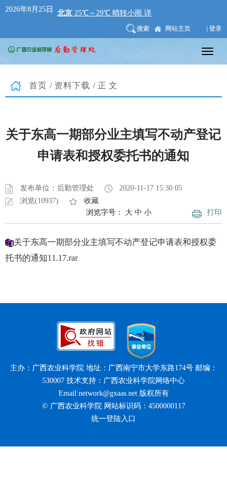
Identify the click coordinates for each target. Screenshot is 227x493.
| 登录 (214, 28)
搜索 (143, 28)
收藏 (91, 201)
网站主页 (178, 28)
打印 (214, 212)
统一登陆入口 (113, 419)
